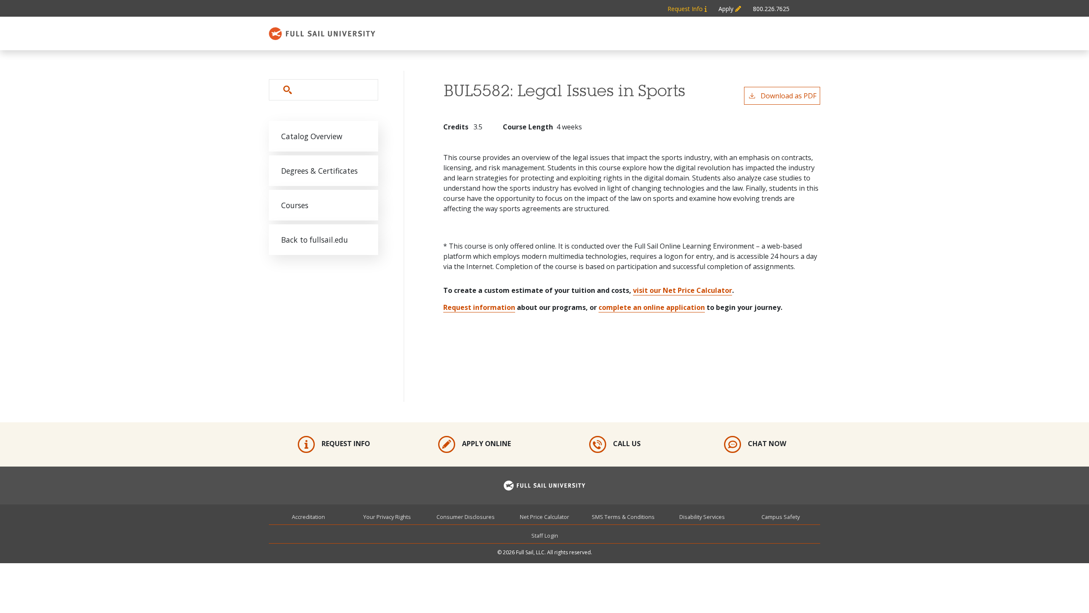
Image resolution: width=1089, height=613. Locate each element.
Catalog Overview (311, 136)
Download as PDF (788, 95)
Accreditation (308, 517)
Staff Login (544, 535)
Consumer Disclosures (465, 517)
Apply (726, 9)
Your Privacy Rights (387, 517)
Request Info (685, 9)
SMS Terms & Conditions (623, 517)
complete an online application (652, 307)
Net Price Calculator (544, 517)
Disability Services (702, 517)
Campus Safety (780, 517)
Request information (479, 307)
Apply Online (486, 443)
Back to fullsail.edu (314, 240)
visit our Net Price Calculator (682, 290)
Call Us (627, 443)
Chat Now (767, 443)
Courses (294, 205)
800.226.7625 (771, 9)
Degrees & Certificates (319, 171)
